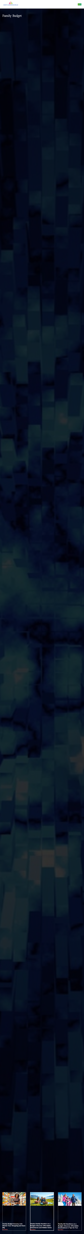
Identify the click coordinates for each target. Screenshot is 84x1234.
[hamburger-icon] (79, 4)
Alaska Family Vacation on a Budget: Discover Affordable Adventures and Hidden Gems (41, 1225)
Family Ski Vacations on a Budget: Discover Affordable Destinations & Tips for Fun (68, 1226)
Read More (5, 1229)
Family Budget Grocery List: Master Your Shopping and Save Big (14, 1225)
